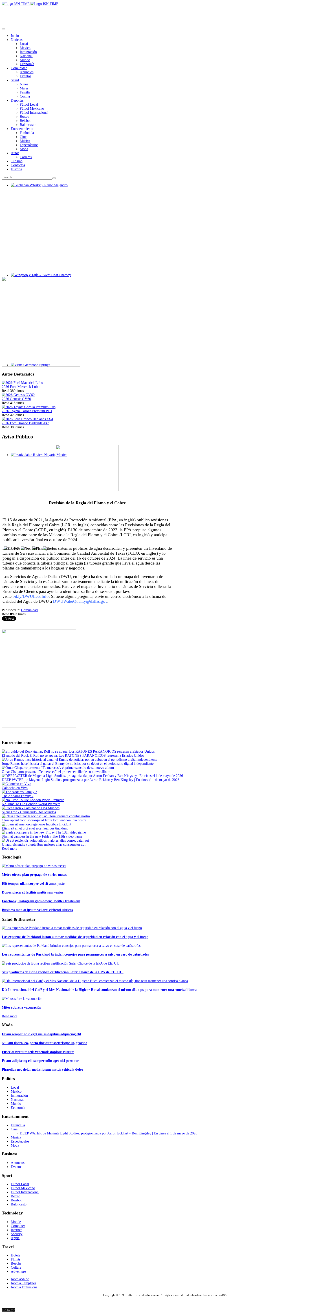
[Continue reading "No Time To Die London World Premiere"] (33, 800)
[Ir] (54, 178)
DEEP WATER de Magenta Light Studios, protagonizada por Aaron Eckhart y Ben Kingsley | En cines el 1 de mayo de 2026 (90, 780)
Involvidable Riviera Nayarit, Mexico (37, 459)
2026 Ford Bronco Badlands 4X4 (25, 423)
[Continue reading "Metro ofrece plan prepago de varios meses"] (34, 866)
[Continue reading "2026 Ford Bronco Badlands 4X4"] (27, 419)
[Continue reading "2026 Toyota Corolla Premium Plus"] (28, 407)
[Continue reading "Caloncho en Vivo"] (16, 784)
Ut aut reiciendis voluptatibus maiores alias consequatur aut (43, 844)
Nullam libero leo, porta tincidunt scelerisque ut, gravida (44, 1043)
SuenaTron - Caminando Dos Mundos (29, 812)
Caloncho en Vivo (15, 788)
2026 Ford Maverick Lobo (21, 387)
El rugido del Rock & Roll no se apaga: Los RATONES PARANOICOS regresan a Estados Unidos (73, 755)
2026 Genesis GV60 (16, 399)
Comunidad (29, 610)
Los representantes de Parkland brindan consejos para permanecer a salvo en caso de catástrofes (75, 954)
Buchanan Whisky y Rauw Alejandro (37, 189)
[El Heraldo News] (30, 4)
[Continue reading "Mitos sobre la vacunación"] (22, 999)
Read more (9, 848)
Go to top (8, 1310)
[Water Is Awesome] (39, 726)
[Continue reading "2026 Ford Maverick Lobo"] (22, 383)
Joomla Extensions (24, 1287)
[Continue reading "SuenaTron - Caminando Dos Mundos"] (30, 808)
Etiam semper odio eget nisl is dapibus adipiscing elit (41, 1034)
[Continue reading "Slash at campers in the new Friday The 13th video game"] (44, 832)
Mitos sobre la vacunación (21, 1007)
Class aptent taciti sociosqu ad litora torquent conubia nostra (44, 820)
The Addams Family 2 (17, 796)
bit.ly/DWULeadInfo (31, 596)
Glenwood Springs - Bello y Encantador (39, 369)
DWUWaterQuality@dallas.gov (80, 601)
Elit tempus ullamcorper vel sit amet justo (33, 883)
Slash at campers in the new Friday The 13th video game (42, 836)
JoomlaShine (20, 1279)
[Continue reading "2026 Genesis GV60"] (18, 395)
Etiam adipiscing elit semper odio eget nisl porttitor (40, 1061)
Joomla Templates (23, 1283)
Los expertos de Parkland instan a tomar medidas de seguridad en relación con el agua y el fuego (75, 937)
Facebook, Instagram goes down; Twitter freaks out (41, 901)
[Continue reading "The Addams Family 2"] (19, 792)
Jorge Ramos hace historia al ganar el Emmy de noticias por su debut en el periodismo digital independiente (78, 763)
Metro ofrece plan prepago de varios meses (34, 874)
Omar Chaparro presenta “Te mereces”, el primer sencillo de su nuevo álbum (56, 772)
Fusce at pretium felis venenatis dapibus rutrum (38, 1052)
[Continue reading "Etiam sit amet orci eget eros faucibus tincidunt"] (36, 824)
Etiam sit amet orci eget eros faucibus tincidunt (35, 828)
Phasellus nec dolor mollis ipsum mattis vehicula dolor (42, 1069)
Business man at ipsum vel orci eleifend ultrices (37, 910)
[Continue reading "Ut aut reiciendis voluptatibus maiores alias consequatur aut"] (45, 840)
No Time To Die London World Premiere (31, 804)
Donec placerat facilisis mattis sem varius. (33, 892)
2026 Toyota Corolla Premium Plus (27, 411)
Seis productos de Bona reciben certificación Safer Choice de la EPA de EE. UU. (62, 972)
